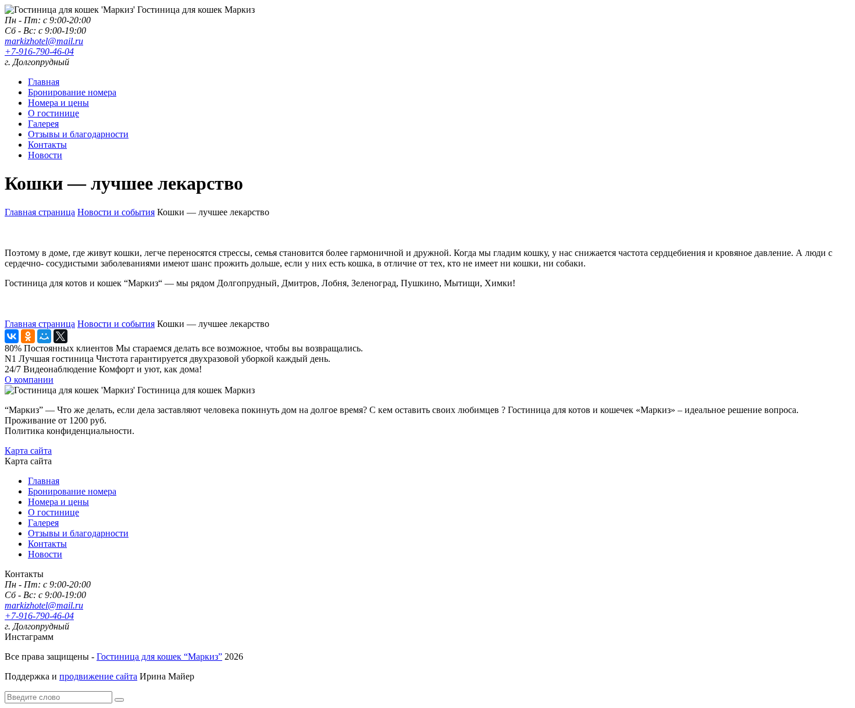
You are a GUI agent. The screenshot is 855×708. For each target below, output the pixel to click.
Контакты (47, 145)
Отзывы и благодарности (78, 134)
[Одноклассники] (28, 336)
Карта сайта (28, 451)
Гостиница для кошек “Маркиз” (159, 656)
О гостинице (53, 113)
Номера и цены (58, 103)
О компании (29, 380)
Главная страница (40, 212)
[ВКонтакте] (12, 336)
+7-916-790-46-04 (39, 51)
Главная (43, 82)
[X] (60, 336)
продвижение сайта (98, 676)
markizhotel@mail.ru (44, 41)
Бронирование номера (72, 92)
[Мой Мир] (44, 336)
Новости (45, 155)
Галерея (43, 124)
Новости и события (116, 212)
